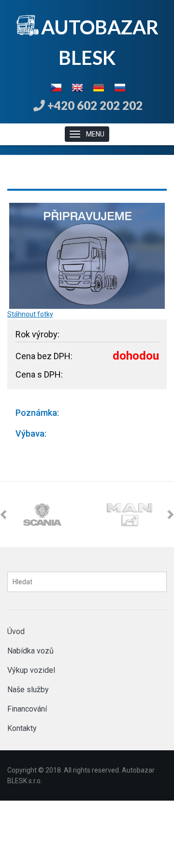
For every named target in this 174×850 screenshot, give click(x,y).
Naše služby (28, 689)
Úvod (16, 631)
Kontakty (22, 728)
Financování (27, 708)
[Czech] (56, 86)
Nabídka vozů (30, 650)
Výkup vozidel (31, 670)
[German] (98, 86)
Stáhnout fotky (30, 314)
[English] (77, 86)
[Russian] (120, 86)
